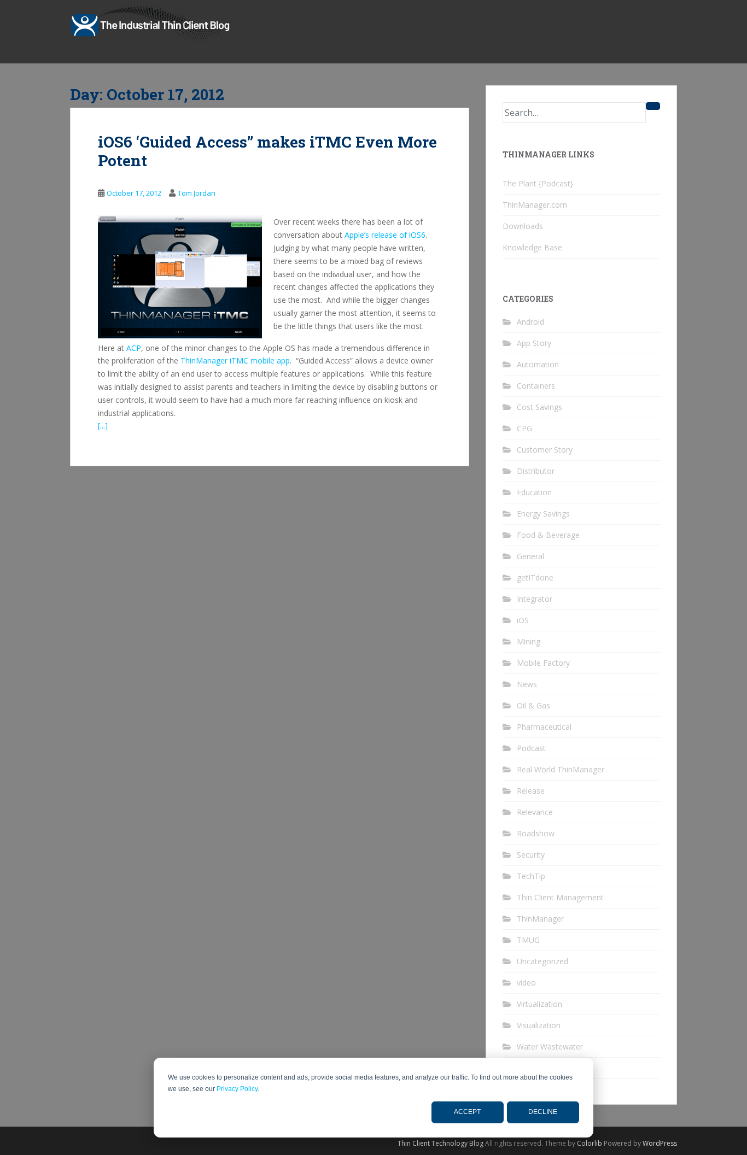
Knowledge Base (532, 247)
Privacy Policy (237, 1089)
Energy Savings (543, 513)
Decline (542, 1112)
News (527, 684)
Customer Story (545, 449)
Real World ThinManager (560, 769)
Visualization (539, 1025)
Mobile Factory (543, 663)
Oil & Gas (533, 705)
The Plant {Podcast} (538, 183)
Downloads (523, 226)
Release (531, 790)
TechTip (531, 876)
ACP (133, 348)
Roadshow (536, 833)
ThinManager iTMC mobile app (235, 360)
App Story (534, 343)
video (526, 982)
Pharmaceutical (544, 727)
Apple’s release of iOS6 (385, 235)
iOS (523, 620)
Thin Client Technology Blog (440, 1143)
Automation (538, 364)
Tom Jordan (196, 193)
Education (534, 492)
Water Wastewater (550, 1046)
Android (530, 321)
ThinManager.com (535, 205)
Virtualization (539, 1004)
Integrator (534, 599)
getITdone (535, 577)
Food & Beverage (548, 535)
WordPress (660, 1143)
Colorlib (589, 1143)
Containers (536, 385)
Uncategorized (542, 961)
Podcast (531, 748)
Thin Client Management (560, 897)
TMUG (528, 940)
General (530, 556)
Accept (467, 1112)
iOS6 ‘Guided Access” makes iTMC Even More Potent (267, 151)
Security (531, 854)
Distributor (536, 471)
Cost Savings (539, 407)
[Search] (653, 106)
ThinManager (540, 918)
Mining (528, 641)
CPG (524, 428)
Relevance (535, 812)
